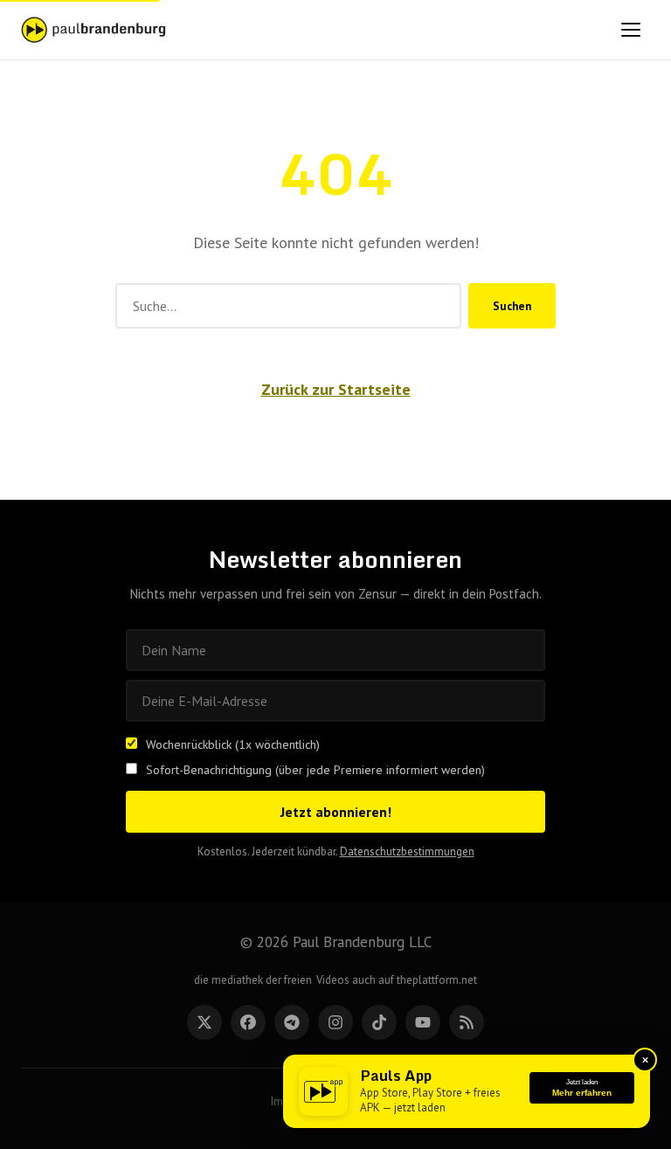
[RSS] (466, 1022)
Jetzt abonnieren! (335, 811)
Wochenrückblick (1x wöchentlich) (233, 744)
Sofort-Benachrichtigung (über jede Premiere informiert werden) (315, 770)
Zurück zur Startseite (336, 389)
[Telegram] (291, 1022)
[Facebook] (248, 1022)
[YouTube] (422, 1022)
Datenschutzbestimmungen (407, 851)
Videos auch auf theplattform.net (396, 979)
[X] (204, 1022)
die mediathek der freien (253, 979)
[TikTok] (379, 1022)
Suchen (512, 306)
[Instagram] (335, 1022)
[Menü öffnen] (631, 29)
